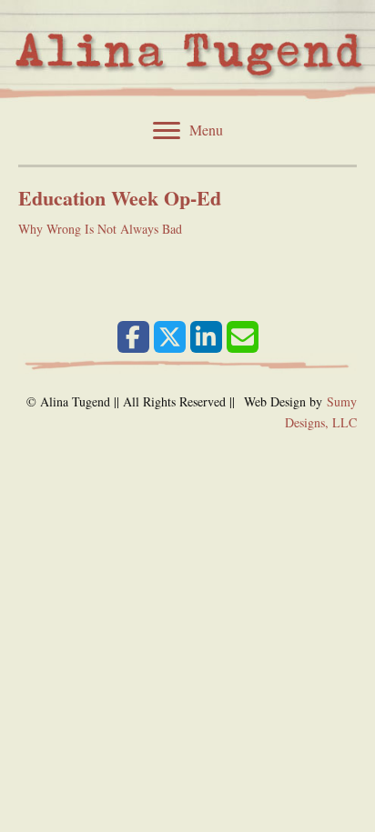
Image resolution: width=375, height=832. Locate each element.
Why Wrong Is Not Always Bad (100, 228)
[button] (133, 337)
